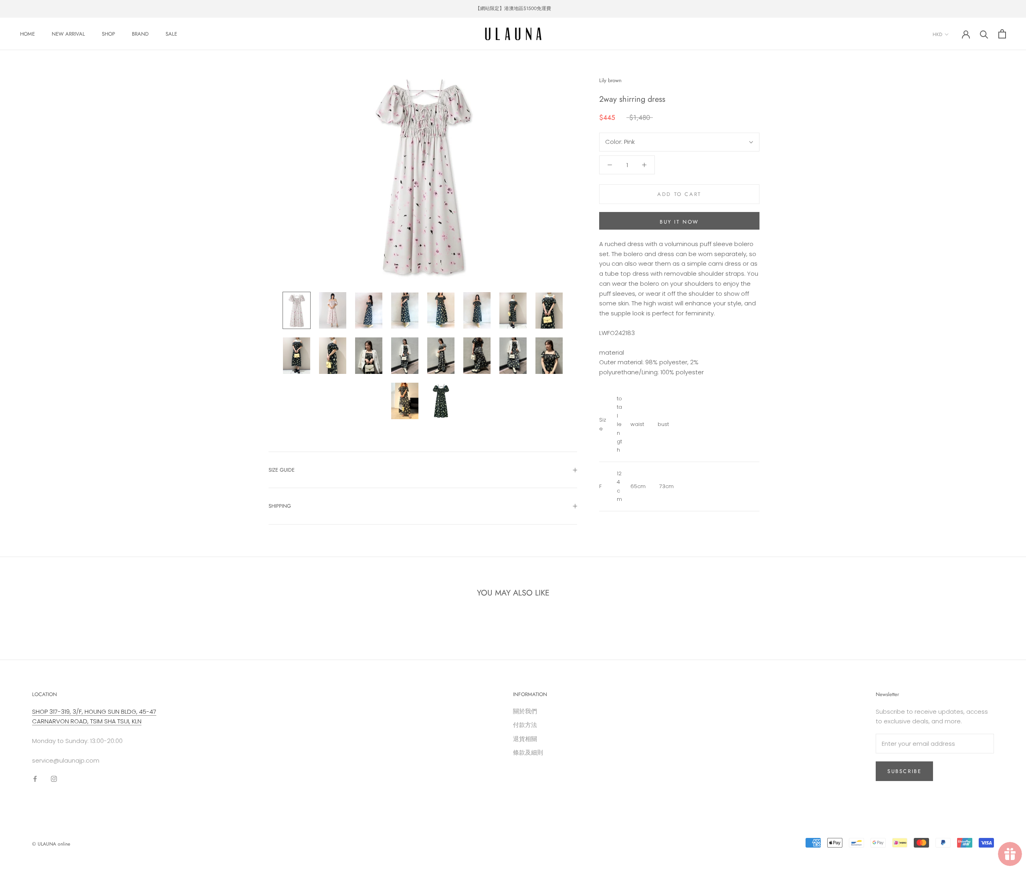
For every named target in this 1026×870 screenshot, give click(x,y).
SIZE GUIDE (282, 470)
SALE (171, 34)
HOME (27, 34)
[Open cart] (1002, 33)
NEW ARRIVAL (68, 34)
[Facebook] (35, 779)
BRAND (140, 34)
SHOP (108, 34)
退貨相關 (525, 739)
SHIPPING (280, 506)
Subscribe (904, 771)
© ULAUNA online (51, 844)
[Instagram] (54, 779)
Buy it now (679, 222)
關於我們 (525, 711)
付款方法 (525, 725)
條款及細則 (528, 752)
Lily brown (610, 80)
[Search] (984, 34)
